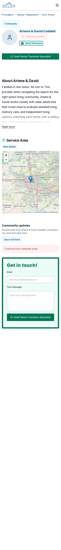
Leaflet (28, 212)
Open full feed (12, 239)
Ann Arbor (48, 14)
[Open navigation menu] (57, 5)
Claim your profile (35, 36)
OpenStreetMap (41, 212)
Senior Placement (27, 14)
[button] (31, 179)
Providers (7, 14)
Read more (8, 126)
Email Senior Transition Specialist (32, 56)
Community (11, 23)
